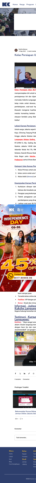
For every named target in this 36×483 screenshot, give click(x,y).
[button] (2, 206)
